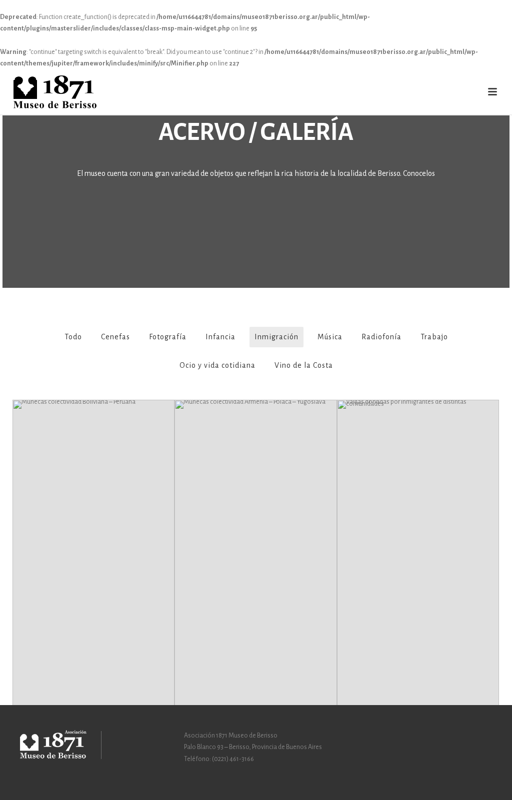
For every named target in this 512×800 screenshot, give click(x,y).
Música (330, 337)
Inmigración (276, 337)
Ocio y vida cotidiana (218, 365)
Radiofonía (382, 337)
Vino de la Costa (303, 365)
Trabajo (434, 337)
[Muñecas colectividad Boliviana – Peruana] (94, 495)
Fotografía (167, 337)
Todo (73, 337)
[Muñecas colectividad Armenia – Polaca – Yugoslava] (256, 495)
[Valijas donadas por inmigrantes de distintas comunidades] (418, 495)
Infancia (221, 337)
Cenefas (115, 337)
